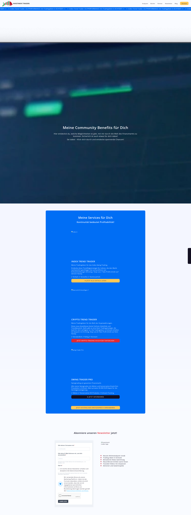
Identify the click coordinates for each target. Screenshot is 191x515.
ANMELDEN (63, 501)
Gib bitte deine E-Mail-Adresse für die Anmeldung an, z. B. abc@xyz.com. (72, 462)
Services (184, 3)
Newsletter (168, 3)
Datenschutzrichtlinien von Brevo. (78, 491)
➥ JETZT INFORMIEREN (95, 397)
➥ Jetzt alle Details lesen (95, 281)
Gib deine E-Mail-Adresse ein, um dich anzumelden (70, 454)
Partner (160, 3)
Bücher (152, 3)
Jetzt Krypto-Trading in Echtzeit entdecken (95, 341)
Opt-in (60, 465)
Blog (176, 3)
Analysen (145, 3)
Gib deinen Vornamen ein (66, 445)
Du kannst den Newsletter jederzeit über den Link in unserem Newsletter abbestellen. (72, 474)
